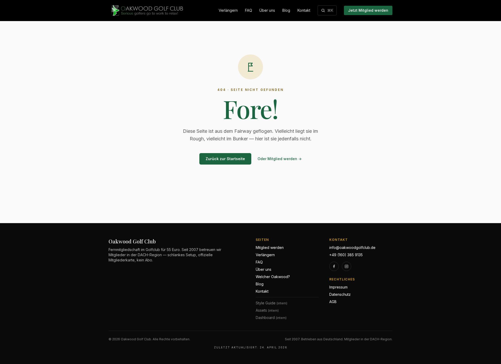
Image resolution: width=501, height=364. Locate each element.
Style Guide (271, 303)
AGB (333, 301)
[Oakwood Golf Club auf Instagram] (346, 266)
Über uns (267, 10)
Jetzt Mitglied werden (368, 10)
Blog (286, 10)
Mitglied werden (270, 247)
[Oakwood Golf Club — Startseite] (147, 10)
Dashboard (271, 317)
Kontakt (303, 10)
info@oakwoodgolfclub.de (352, 247)
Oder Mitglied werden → (280, 158)
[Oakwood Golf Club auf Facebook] (334, 266)
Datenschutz (340, 294)
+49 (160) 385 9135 (346, 255)
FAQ (248, 10)
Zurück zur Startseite (225, 158)
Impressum (338, 287)
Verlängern (228, 10)
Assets (267, 310)
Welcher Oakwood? (273, 276)
